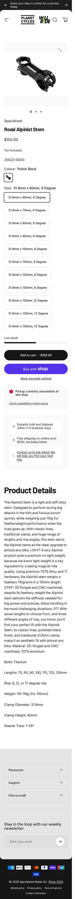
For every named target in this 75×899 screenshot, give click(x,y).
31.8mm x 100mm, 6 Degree (27, 249)
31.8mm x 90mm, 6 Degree (27, 236)
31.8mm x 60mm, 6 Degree (27, 197)
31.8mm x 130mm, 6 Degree (27, 287)
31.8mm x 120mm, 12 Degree (28, 313)
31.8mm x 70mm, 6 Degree (26, 210)
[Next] (66, 5)
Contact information (36, 893)
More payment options (36, 378)
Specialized (13, 121)
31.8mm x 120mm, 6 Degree (27, 274)
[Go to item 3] (41, 111)
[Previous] (5, 5)
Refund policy (17, 888)
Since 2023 (56, 881)
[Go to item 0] (31, 111)
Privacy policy (34, 888)
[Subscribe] (60, 841)
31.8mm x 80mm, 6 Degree (27, 223)
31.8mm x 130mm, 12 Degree (28, 326)
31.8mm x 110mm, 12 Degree (28, 300)
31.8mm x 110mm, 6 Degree (27, 261)
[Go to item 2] (36, 111)
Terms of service (52, 888)
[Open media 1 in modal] (60, 50)
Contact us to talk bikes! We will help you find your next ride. (36, 455)
